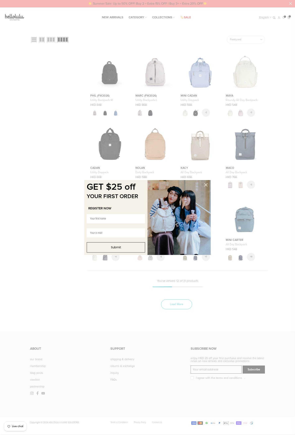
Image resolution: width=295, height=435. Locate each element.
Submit (116, 247)
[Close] (206, 185)
